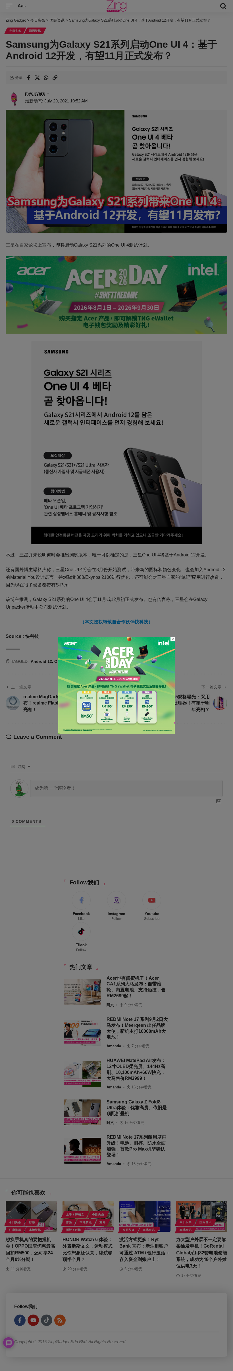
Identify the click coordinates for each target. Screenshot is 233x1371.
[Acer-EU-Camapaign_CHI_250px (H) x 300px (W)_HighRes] (116, 685)
